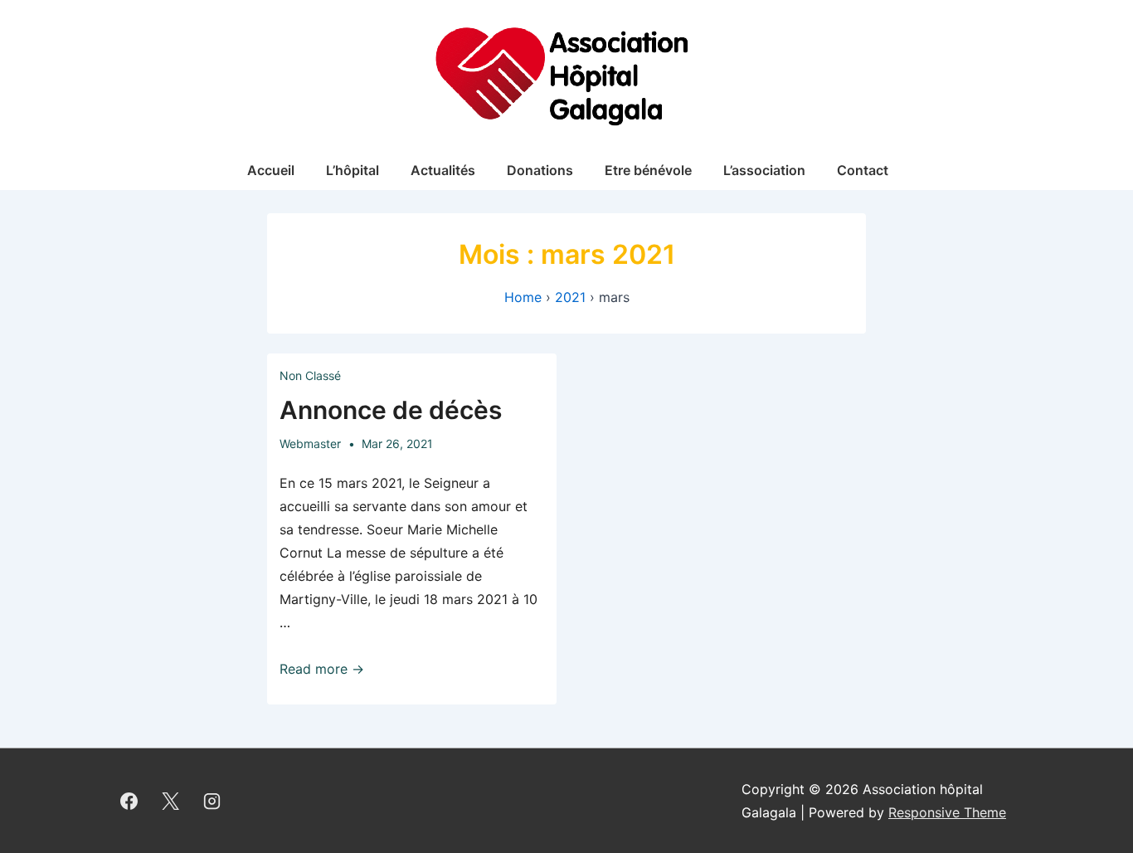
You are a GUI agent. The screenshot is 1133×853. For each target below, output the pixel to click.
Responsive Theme (947, 812)
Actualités (443, 170)
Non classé (310, 375)
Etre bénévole (648, 170)
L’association (764, 170)
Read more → (322, 668)
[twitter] (171, 800)
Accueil (270, 170)
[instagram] (212, 800)
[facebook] (129, 800)
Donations (540, 170)
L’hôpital (352, 170)
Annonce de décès (391, 410)
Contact (862, 170)
